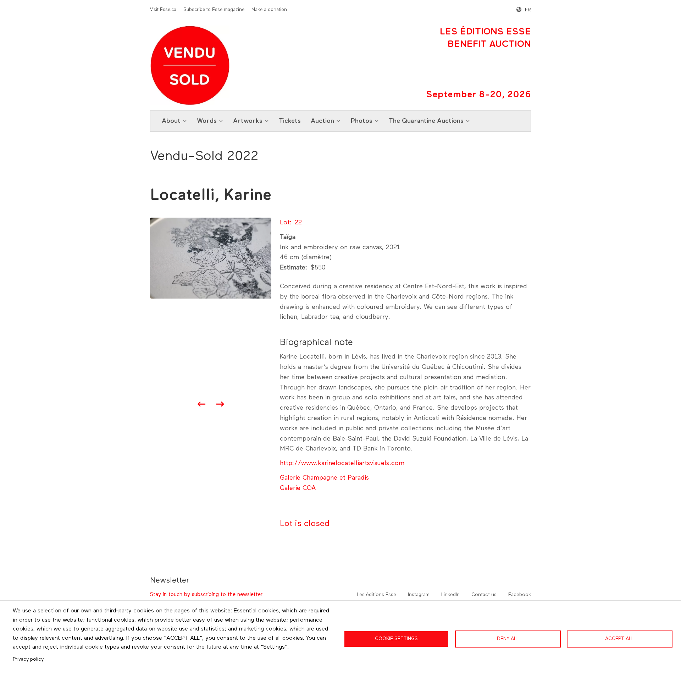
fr (528, 9)
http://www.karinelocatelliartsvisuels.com (342, 463)
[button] (210, 258)
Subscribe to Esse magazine (213, 9)
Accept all (619, 638)
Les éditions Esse (376, 594)
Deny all (508, 638)
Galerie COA (298, 488)
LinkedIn (450, 594)
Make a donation (269, 9)
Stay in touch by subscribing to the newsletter (206, 594)
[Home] (189, 65)
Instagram (419, 594)
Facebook (519, 594)
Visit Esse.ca (163, 9)
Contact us (484, 594)
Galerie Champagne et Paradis (324, 478)
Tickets (290, 121)
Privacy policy (28, 659)
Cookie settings (396, 638)
